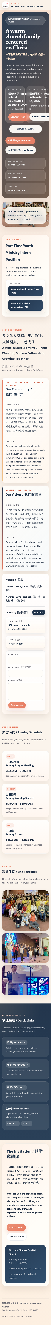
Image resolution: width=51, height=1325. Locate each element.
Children (11, 1123)
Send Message (17, 705)
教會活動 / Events (16, 1065)
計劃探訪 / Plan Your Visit (20, 140)
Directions (39, 612)
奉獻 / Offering (14, 1087)
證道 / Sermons (15, 1042)
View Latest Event (20, 116)
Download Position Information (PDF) (20, 305)
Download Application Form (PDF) (25, 291)
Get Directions (17, 1236)
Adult (25, 1123)
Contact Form (16, 1227)
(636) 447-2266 (16, 643)
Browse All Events (25, 128)
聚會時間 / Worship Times (20, 150)
